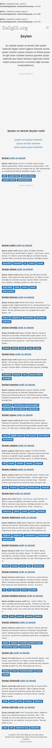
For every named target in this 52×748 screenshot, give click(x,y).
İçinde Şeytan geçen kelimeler (28, 147)
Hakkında (23, 742)
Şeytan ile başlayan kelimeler (28, 140)
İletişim (29, 742)
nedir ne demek (18, 158)
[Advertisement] (26, 101)
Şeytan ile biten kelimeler (28, 143)
